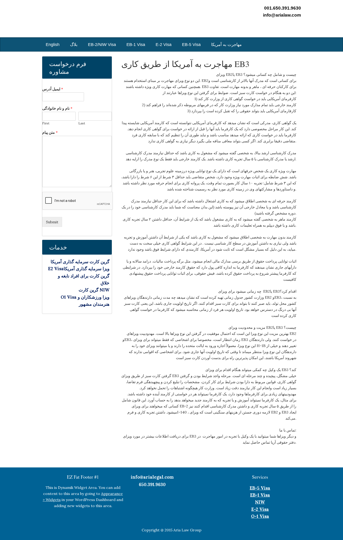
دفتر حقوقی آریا (65, 21)
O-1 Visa (260, 516)
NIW (260, 502)
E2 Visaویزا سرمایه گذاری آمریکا (78, 268)
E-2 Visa (260, 509)
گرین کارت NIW (94, 290)
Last (81, 123)
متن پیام (50, 132)
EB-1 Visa (260, 495)
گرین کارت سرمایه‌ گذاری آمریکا (80, 261)
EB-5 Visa (260, 488)
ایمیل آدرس (52, 89)
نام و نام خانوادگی (57, 108)
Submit (52, 222)
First (45, 123)
